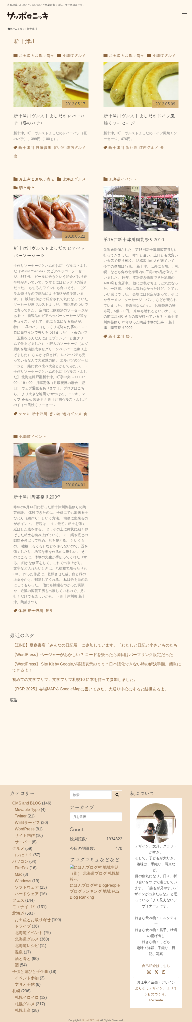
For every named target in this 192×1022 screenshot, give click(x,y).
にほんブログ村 (84, 885)
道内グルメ (76, 147)
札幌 (16, 991)
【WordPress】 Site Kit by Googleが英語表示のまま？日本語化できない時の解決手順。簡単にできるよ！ (96, 667)
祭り (130, 336)
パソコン (20, 861)
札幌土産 (23, 1010)
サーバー (23, 842)
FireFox (21, 868)
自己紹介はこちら (156, 966)
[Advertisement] (96, 738)
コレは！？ (22, 855)
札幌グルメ (25, 1004)
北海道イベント (121, 179)
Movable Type (27, 809)
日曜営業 (43, 147)
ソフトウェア (27, 887)
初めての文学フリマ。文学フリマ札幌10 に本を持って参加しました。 (75, 679)
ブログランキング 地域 (90, 891)
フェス (18, 900)
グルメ (18, 848)
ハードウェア (27, 894)
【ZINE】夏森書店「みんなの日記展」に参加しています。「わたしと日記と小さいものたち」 (97, 645)
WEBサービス (27, 822)
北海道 (18, 913)
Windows (23, 881)
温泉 (19, 952)
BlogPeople (109, 885)
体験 (22, 610)
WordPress (24, 829)
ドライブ (23, 926)
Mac (18, 874)
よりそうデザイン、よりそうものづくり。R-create (156, 994)
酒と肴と (25, 188)
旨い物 (59, 147)
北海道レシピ (27, 946)
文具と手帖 (25, 984)
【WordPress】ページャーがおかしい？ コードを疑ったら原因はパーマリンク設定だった (92, 655)
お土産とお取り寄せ (35, 55)
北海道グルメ (73, 55)
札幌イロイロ (27, 997)
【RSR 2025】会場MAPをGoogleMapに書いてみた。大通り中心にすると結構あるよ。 (90, 689)
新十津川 (26, 147)
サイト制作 (25, 835)
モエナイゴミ (24, 907)
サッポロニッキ (91, 1020)
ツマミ (24, 414)
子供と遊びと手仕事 (30, 971)
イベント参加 (27, 978)
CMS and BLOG (26, 803)
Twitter (20, 816)
